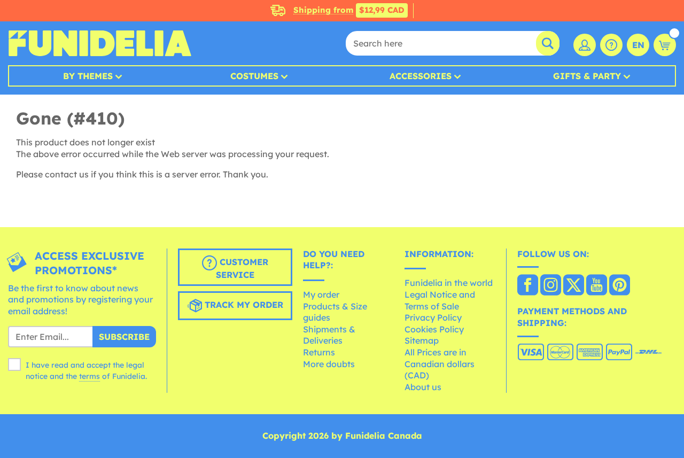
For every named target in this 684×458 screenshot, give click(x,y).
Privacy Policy (433, 317)
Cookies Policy (434, 329)
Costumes (254, 76)
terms (89, 376)
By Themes (88, 76)
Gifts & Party (587, 76)
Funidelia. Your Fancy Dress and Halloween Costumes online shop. (99, 43)
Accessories (421, 76)
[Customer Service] (611, 45)
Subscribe (124, 336)
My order (321, 294)
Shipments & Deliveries (329, 335)
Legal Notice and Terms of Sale (440, 300)
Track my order (242, 304)
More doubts (329, 364)
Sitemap (422, 340)
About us (423, 387)
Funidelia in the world (449, 282)
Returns (319, 352)
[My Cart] (665, 45)
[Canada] (527, 286)
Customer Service (242, 268)
